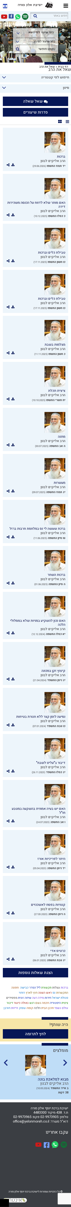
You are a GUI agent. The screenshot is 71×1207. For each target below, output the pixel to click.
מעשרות (59, 482)
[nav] (65, 5)
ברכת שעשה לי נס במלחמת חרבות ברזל (37, 528)
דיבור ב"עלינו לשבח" (50, 762)
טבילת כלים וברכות (51, 252)
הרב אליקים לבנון (53, 160)
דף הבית (63, 66)
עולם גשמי (61, 1008)
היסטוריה (55, 1003)
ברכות (61, 156)
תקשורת (46, 987)
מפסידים (11, 998)
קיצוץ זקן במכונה (53, 670)
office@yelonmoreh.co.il (31, 1121)
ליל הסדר (35, 987)
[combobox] (35, 33)
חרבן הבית (47, 1008)
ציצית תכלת (56, 390)
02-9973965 (22, 1117)
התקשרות (61, 992)
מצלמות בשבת (54, 344)
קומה (29, 1008)
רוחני (21, 992)
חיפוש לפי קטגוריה (55, 77)
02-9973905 (49, 1117)
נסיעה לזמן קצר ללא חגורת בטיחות (40, 716)
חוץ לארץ (31, 992)
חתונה (15, 987)
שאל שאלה (33, 101)
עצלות (55, 987)
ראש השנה (44, 992)
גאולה (24, 1003)
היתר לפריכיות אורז (51, 858)
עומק (22, 1008)
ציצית (64, 1003)
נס (53, 992)
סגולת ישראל (59, 998)
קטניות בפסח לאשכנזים (48, 904)
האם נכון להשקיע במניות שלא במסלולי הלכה (37, 622)
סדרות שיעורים (35, 112)
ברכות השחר (56, 574)
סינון (66, 87)
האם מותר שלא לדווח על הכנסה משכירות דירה (36, 204)
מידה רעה (37, 998)
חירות (47, 998)
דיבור (9, 1003)
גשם (37, 1003)
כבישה (24, 987)
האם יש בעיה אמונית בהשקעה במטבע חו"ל (38, 810)
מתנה (61, 436)
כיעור (16, 1003)
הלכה (37, 1008)
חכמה (45, 1003)
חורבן (6, 1008)
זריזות (14, 1008)
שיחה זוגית (24, 998)
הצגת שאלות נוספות (35, 973)
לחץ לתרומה (35, 1034)
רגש (31, 1003)
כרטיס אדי (57, 950)
